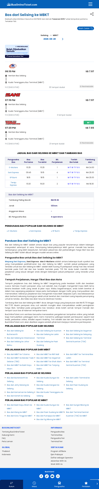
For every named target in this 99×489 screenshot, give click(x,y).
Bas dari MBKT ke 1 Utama (18, 354)
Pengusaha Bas (57, 431)
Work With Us (57, 464)
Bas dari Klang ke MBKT (17, 412)
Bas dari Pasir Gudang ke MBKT (50, 412)
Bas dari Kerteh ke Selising (18, 396)
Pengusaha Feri (57, 438)
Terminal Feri (56, 441)
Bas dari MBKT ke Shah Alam (49, 361)
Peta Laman (7, 441)
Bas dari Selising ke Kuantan (49, 330)
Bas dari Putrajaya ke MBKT (48, 416)
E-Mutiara (13, 167)
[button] (17, 51)
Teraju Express (13, 183)
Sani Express (13, 172)
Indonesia (6, 454)
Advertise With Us (58, 461)
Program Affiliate (58, 451)
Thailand (6, 451)
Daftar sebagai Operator (62, 457)
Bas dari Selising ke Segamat (79, 330)
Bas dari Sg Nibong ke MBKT (49, 419)
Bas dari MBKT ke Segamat (48, 358)
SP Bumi (13, 177)
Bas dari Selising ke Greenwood (21, 338)
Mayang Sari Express (15, 261)
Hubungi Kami (8, 435)
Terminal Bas (56, 435)
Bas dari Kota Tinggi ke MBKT (19, 416)
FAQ (4, 438)
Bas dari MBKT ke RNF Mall (48, 354)
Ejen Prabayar (57, 454)
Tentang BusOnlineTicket (13, 431)
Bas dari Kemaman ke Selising (20, 392)
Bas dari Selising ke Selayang (79, 334)
